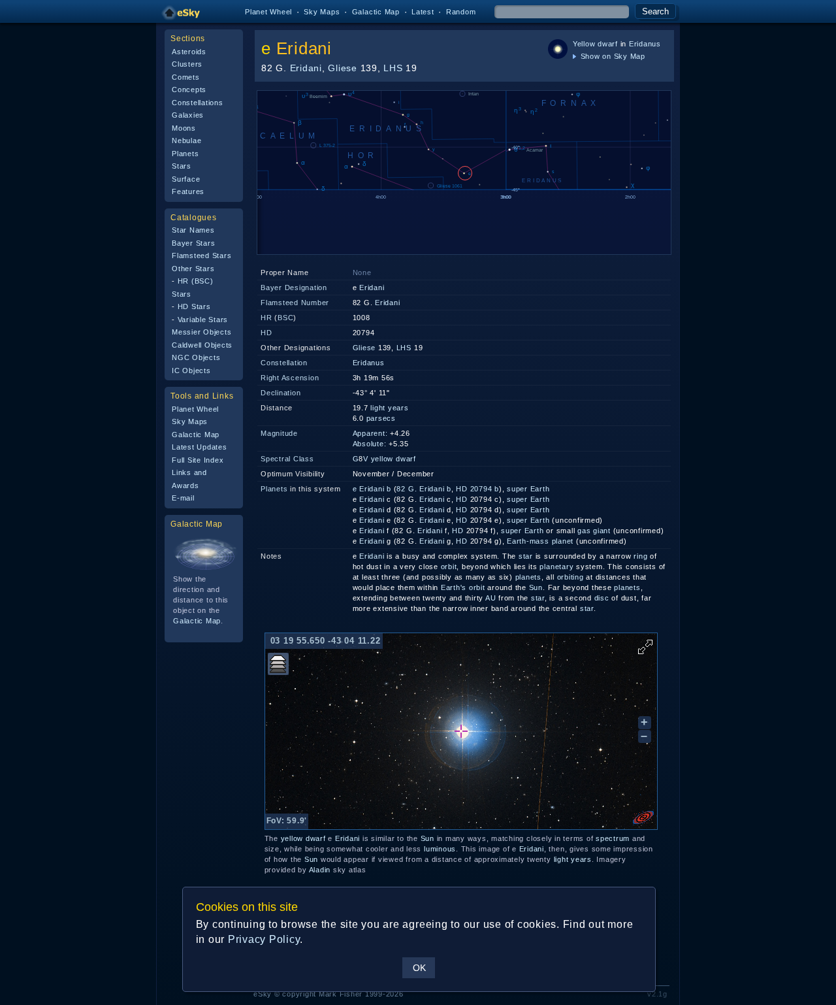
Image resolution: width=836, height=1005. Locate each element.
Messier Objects (201, 332)
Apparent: (370, 433)
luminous (440, 849)
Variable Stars (203, 319)
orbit (449, 566)
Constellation (284, 363)
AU (490, 598)
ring (640, 556)
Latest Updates (199, 447)
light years (389, 408)
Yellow (584, 44)
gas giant (594, 531)
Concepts (189, 89)
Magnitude (279, 433)
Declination (280, 393)
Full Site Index (197, 460)
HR (266, 317)
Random (461, 12)
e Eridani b (372, 489)
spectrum (613, 838)
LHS (392, 68)
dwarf (608, 44)
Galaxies (188, 115)
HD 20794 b (477, 489)
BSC (285, 317)
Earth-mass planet (540, 541)
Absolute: (370, 444)
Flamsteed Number (295, 302)
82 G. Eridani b (423, 489)
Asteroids (189, 52)
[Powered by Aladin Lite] (643, 817)
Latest (422, 12)
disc (601, 598)
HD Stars (194, 306)
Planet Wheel (268, 12)
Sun (536, 587)
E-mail (183, 498)
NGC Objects (196, 357)
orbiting (570, 577)
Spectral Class (287, 459)
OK (419, 968)
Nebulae (186, 140)
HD (266, 333)
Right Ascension (290, 378)
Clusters (187, 64)
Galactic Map (376, 12)
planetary (556, 566)
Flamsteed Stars (201, 255)
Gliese (342, 68)
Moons (184, 128)
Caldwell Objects (202, 345)
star (526, 556)
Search (655, 11)
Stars (181, 166)
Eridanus (645, 44)
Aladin (320, 870)
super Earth (528, 489)
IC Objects (191, 370)
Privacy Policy (264, 939)
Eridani (304, 48)
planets (528, 577)
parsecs (381, 418)
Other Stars (193, 268)
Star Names (193, 230)
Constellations (197, 103)
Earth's (453, 587)
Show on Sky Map (611, 56)
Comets (186, 77)
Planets (185, 153)
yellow (382, 459)
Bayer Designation (294, 287)
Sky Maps (322, 12)
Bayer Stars (193, 243)
